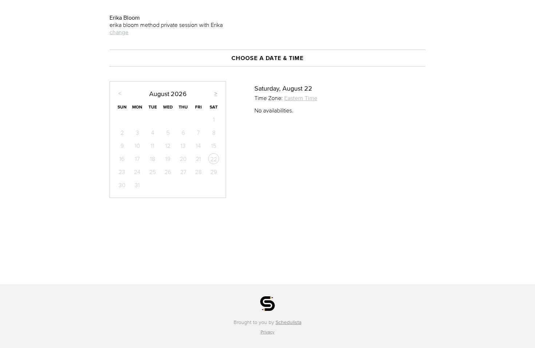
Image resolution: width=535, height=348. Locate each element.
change (119, 32)
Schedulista (288, 322)
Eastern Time (300, 98)
